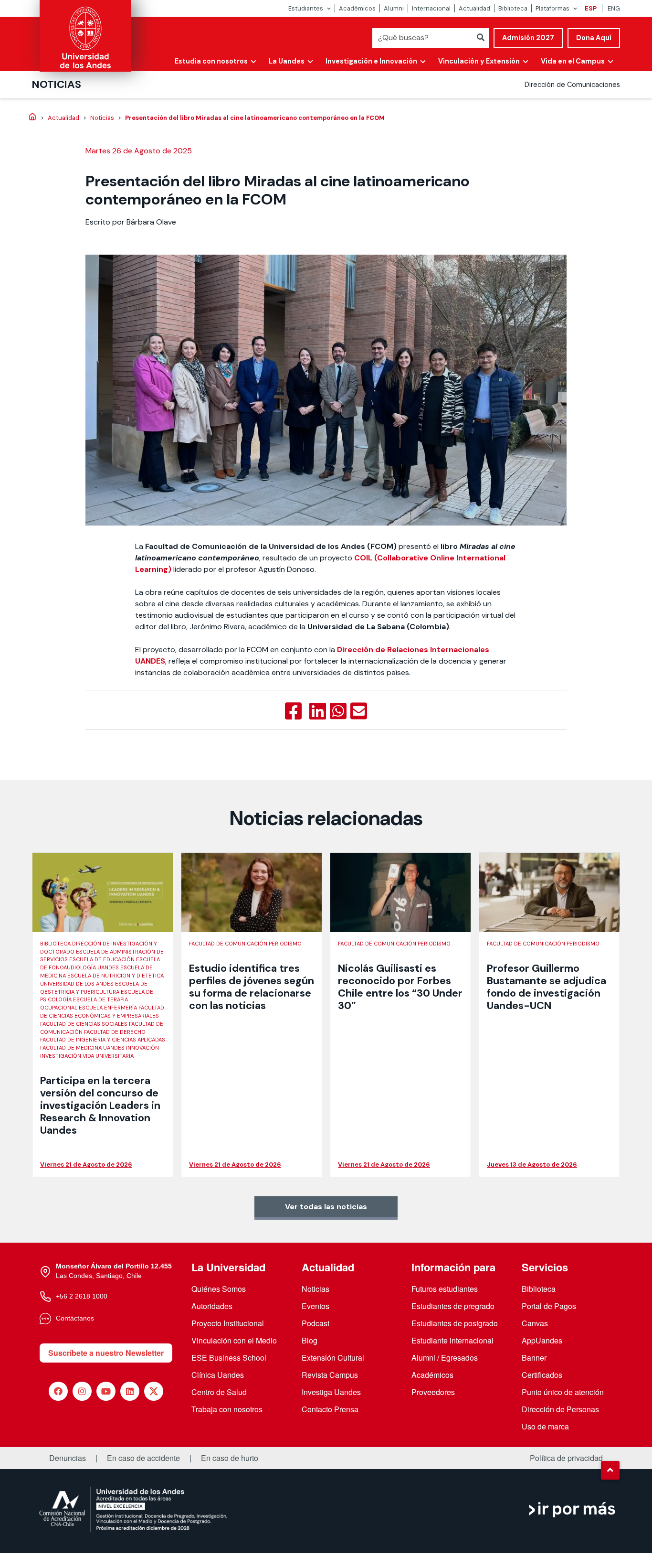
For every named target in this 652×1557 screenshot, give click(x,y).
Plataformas (552, 8)
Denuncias (67, 1458)
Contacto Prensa (330, 1409)
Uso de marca (545, 1426)
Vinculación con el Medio (234, 1340)
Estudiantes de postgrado (454, 1323)
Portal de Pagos (549, 1305)
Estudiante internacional (452, 1340)
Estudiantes (305, 8)
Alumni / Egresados (444, 1357)
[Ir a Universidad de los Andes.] (32, 117)
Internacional (431, 8)
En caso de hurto (229, 1458)
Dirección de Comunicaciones (572, 84)
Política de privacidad (566, 1458)
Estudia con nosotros (211, 61)
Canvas (535, 1323)
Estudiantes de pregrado (452, 1305)
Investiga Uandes (331, 1391)
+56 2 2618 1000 (81, 1296)
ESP (591, 8)
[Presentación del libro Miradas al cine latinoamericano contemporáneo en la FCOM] (293, 711)
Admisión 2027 (528, 37)
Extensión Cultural (333, 1357)
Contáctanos (75, 1318)
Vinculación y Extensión (479, 61)
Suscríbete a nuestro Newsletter (106, 1352)
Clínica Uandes (217, 1374)
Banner (534, 1357)
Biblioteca (512, 8)
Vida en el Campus (573, 61)
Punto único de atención (563, 1391)
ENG (614, 8)
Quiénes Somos (218, 1288)
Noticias (56, 84)
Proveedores (433, 1391)
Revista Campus (330, 1374)
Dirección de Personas (560, 1409)
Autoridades (211, 1305)
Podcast (315, 1323)
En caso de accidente (143, 1458)
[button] (610, 1470)
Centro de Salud (219, 1391)
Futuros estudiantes (444, 1288)
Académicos (357, 8)
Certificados (542, 1374)
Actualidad (474, 8)
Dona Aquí (593, 37)
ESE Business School (228, 1357)
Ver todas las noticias (326, 1207)
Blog (309, 1340)
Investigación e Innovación (371, 61)
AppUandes (542, 1340)
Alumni (394, 8)
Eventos (315, 1305)
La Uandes (287, 61)
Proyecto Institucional (227, 1323)
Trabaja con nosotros (227, 1409)
